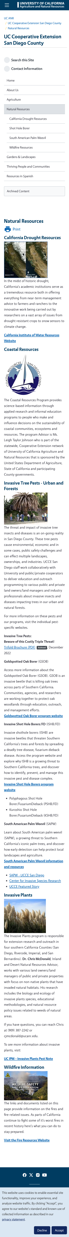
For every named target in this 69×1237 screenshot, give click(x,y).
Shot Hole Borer (19, 128)
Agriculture (14, 99)
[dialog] (34, 1212)
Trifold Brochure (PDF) (25, 647)
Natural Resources (18, 109)
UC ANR (9, 18)
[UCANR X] (31, 1176)
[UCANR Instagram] (38, 1176)
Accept (59, 1230)
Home (11, 80)
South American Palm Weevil (27, 138)
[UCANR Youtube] (44, 1176)
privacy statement (13, 1219)
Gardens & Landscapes (21, 157)
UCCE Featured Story (24, 886)
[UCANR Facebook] (24, 1176)
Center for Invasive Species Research (35, 881)
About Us (12, 90)
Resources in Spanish (20, 176)
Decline (42, 1230)
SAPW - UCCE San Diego (26, 875)
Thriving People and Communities (28, 166)
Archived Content (18, 191)
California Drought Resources (28, 119)
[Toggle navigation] (7, 5)
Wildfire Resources (21, 147)
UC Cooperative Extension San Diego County (34, 23)
